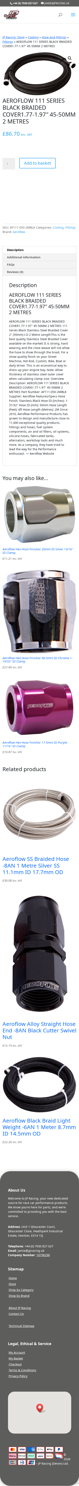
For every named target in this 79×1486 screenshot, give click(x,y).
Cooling (33, 37)
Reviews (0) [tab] (15, 272)
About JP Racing (20, 1308)
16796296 (43, 1255)
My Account (17, 1353)
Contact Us (16, 1314)
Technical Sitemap (21, 1326)
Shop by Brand (19, 1296)
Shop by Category (21, 1290)
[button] (70, 58)
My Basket (16, 1358)
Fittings (8, 42)
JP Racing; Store (14, 37)
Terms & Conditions (22, 1370)
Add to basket (37, 163)
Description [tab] (15, 250)
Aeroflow (19, 232)
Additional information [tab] (23, 257)
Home (13, 1278)
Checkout (15, 1364)
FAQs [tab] (11, 265)
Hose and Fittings (54, 37)
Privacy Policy (18, 1376)
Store (12, 1284)
